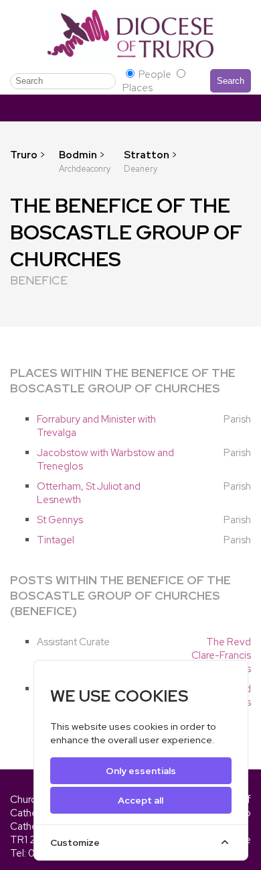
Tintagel (55, 540)
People (155, 74)
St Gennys (60, 520)
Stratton (147, 155)
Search (230, 81)
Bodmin (79, 155)
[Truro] (130, 33)
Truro (23, 155)
